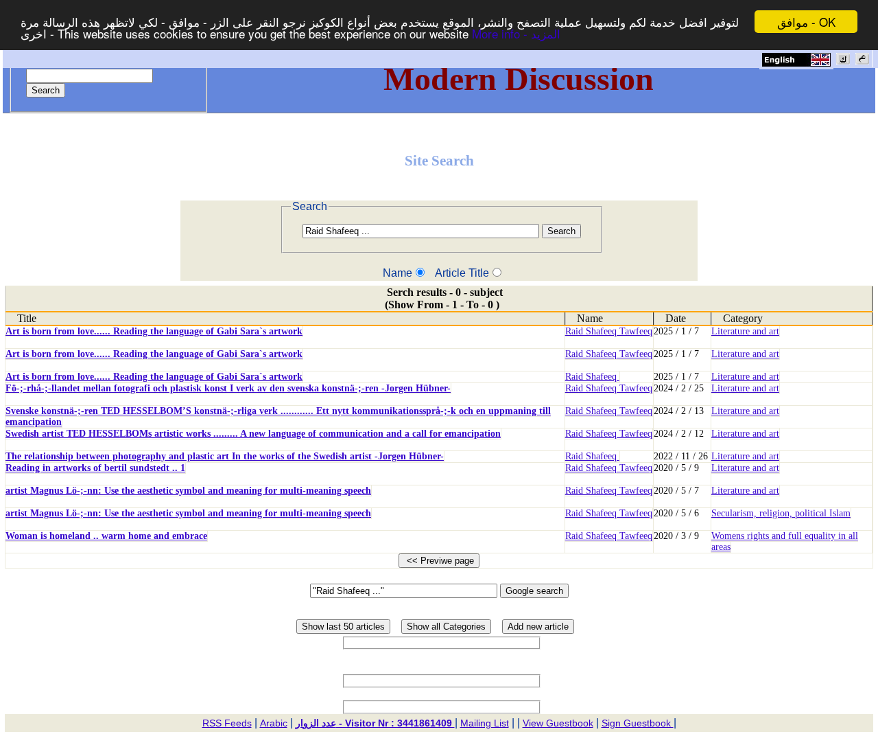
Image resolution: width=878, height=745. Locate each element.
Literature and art (745, 331)
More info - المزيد (516, 34)
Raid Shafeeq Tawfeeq (608, 331)
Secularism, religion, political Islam (781, 513)
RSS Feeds (227, 723)
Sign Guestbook (638, 723)
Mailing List (484, 723)
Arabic (273, 723)
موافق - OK (806, 21)
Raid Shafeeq (592, 376)
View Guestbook (558, 723)
